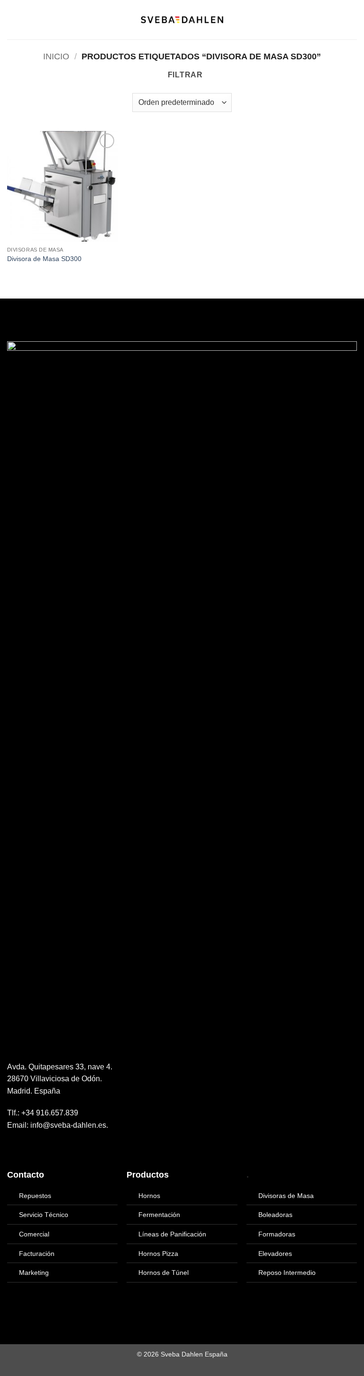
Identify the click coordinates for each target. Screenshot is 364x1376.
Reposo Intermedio (287, 1272)
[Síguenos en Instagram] (24, 1147)
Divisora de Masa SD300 (44, 258)
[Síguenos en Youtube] (47, 1147)
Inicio (56, 56)
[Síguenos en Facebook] (13, 1147)
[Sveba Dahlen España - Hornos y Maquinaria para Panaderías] (182, 19)
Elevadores (275, 1253)
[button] (12, 19)
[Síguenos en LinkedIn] (36, 1147)
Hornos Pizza (158, 1253)
